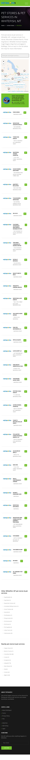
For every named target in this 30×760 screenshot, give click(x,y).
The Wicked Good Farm (16, 379)
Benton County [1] (8, 651)
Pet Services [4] (8, 621)
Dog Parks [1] (7, 600)
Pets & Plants (17, 340)
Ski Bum (19, 77)
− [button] (3, 64)
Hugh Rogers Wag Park (17, 169)
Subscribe (6, 748)
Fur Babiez (19, 80)
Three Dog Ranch (20, 87)
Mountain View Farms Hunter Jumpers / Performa (17, 520)
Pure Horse (16, 112)
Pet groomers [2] (8, 618)
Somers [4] (6, 672)
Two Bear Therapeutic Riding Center (17, 244)
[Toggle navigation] (26, 4)
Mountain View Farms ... (5, 83)
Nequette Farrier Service (17, 286)
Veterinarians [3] (8, 633)
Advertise (5, 723)
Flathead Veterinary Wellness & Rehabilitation (17, 227)
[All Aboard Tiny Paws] (18, 81)
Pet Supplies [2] (8, 627)
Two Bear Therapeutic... (10, 85)
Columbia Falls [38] (8, 654)
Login (3, 728)
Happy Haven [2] (8, 648)
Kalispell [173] (7, 663)
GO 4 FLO (15, 213)
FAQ (3, 718)
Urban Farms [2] (8, 630)
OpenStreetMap (20, 91)
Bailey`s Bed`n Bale (24, 74)
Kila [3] (5, 669)
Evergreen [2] (7, 660)
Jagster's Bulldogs (16, 185)
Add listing (5, 726)
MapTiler (14, 91)
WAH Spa (15, 465)
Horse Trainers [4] (8, 609)
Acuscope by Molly (6, 79)
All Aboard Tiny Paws (18, 84)
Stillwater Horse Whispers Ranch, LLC (17, 435)
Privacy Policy (6, 716)
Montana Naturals (16, 505)
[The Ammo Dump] (13, 79)
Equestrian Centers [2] (9, 603)
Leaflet (9, 91)
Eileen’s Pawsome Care (17, 493)
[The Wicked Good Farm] (9, 89)
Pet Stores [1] (7, 624)
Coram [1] (6, 657)
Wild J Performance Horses (17, 480)
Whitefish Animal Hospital (16, 154)
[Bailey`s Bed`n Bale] (24, 71)
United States (10, 25)
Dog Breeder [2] (8, 597)
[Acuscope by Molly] (5, 76)
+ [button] (3, 61)
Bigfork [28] (7, 675)
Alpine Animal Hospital (17, 405)
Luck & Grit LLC (17, 351)
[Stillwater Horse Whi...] (2, 71)
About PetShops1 (7, 710)
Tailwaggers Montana (16, 198)
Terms (4, 713)
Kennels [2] (7, 612)
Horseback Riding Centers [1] (11, 606)
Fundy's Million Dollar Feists (17, 422)
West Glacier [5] (8, 666)
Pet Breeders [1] (8, 615)
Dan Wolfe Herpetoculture (18, 365)
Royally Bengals (15, 260)
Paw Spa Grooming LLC (17, 328)
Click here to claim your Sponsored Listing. (18, 103)
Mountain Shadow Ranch (17, 123)
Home (2, 25)
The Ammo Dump (13, 82)
